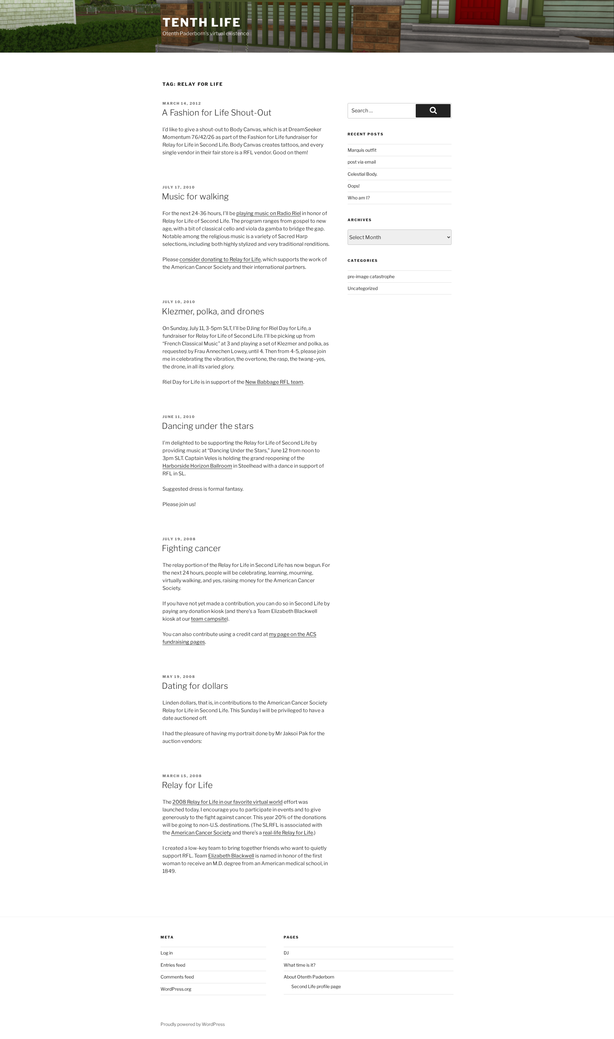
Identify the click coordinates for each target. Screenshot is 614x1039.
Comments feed (177, 976)
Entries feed (173, 965)
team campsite (209, 619)
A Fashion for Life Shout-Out (217, 112)
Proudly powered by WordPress (193, 1024)
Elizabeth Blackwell (231, 856)
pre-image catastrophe (371, 276)
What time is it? (299, 965)
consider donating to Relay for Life (220, 259)
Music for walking (195, 196)
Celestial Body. (362, 174)
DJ (286, 952)
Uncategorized (363, 288)
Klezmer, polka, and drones (213, 311)
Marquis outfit (362, 150)
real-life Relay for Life (288, 833)
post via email (362, 162)
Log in (167, 952)
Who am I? (359, 197)
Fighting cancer (191, 548)
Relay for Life (187, 785)
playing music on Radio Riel (268, 213)
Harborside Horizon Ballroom (197, 466)
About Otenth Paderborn (309, 976)
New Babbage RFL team (274, 382)
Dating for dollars (195, 686)
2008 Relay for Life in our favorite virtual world (227, 802)
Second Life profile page (316, 986)
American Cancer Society (201, 833)
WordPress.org (176, 989)
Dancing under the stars (208, 426)
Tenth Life (201, 22)
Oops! (353, 186)
